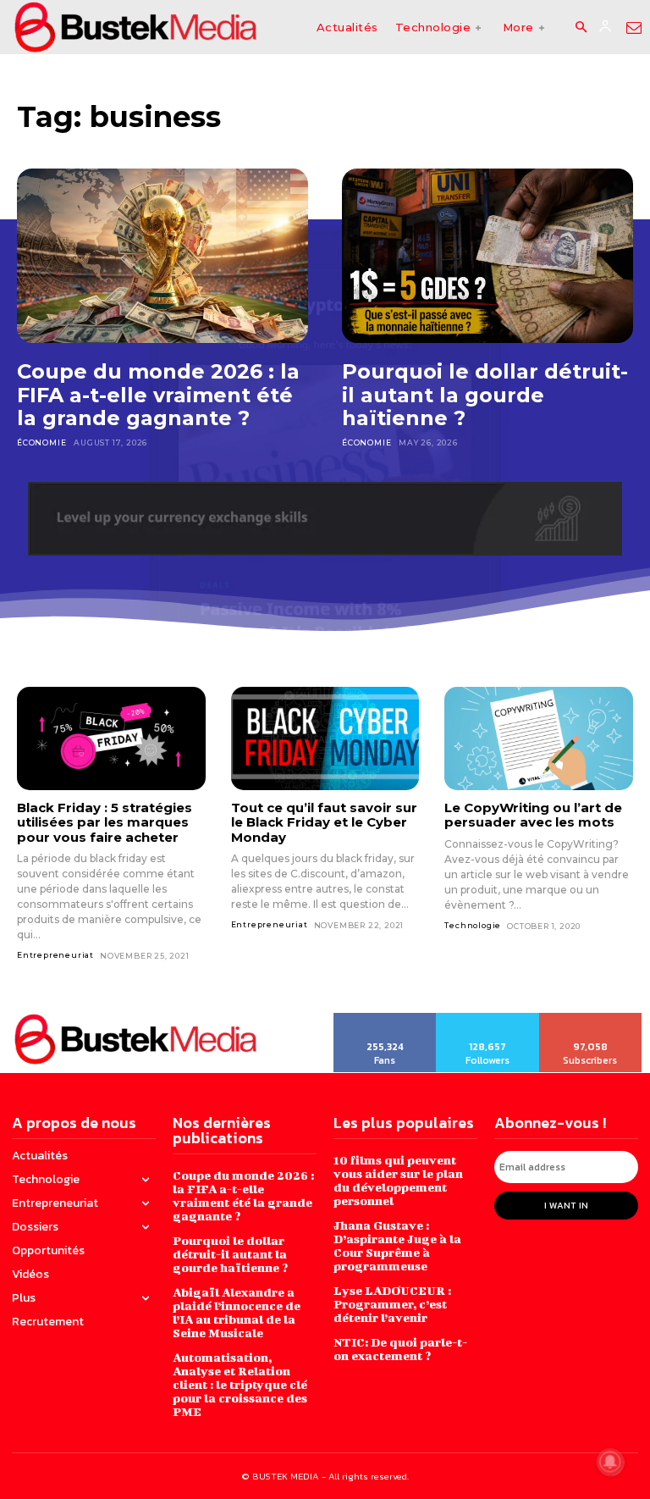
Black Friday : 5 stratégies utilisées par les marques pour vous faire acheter (104, 822)
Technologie (472, 925)
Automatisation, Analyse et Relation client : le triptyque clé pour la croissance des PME (240, 1384)
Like (385, 1019)
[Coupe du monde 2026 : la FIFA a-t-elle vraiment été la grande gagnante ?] (162, 256)
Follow (488, 1019)
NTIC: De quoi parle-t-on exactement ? (400, 1349)
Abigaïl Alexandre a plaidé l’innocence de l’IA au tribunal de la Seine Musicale (236, 1312)
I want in (566, 1205)
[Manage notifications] (610, 1461)
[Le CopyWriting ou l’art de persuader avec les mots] (538, 738)
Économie (41, 442)
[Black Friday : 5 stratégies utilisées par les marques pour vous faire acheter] (111, 738)
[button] (580, 28)
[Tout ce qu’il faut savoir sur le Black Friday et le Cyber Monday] (325, 738)
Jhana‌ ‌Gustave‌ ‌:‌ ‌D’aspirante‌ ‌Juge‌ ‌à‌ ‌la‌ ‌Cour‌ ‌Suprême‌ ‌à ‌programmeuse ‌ (397, 1245)
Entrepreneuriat (55, 955)
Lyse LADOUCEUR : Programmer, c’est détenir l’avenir (392, 1304)
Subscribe (591, 1019)
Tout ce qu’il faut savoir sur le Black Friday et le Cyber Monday (324, 822)
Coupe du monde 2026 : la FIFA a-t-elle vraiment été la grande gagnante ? (158, 394)
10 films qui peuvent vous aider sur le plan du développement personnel (398, 1180)
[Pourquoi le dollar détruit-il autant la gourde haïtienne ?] (487, 256)
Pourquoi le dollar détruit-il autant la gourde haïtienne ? (485, 394)
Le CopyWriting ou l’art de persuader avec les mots (533, 814)
